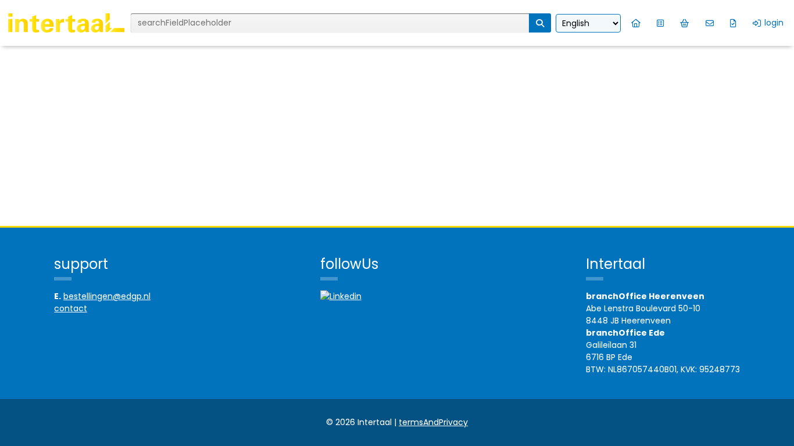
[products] (660, 23)
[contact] (710, 23)
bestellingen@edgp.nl (107, 296)
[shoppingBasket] (684, 23)
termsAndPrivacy (433, 422)
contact (70, 308)
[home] (635, 23)
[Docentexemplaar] (733, 23)
